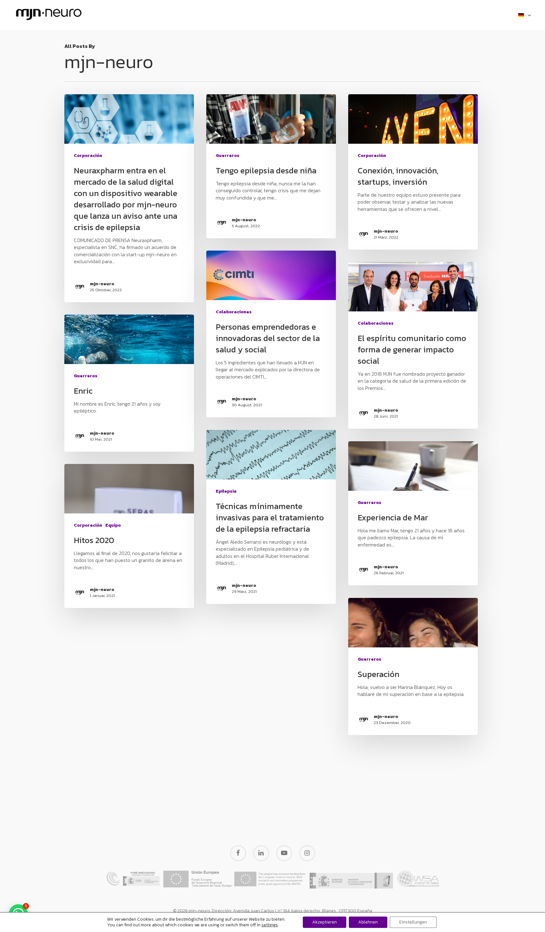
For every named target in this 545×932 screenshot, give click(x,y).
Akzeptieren (324, 922)
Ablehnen (368, 922)
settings (269, 925)
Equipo (113, 525)
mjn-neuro (102, 284)
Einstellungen (413, 922)
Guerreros (227, 156)
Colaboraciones (234, 312)
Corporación (88, 156)
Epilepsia (226, 491)
